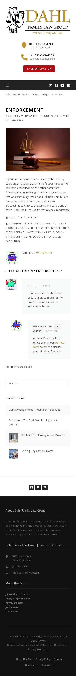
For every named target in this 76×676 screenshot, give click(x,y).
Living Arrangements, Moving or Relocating (34, 409)
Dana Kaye (12, 611)
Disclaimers (31, 665)
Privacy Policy (43, 659)
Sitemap (58, 659)
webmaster (29, 116)
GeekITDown (38, 640)
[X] (51, 85)
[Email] (68, 85)
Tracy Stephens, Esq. (18, 598)
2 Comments (14, 120)
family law (44, 232)
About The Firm (24, 659)
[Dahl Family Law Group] (38, 20)
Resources (47, 665)
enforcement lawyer (20, 232)
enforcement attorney (52, 227)
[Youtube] (62, 85)
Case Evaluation (39, 68)
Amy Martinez (14, 602)
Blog (12, 217)
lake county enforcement (44, 236)
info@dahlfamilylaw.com (25, 572)
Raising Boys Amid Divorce (37, 451)
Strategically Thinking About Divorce (42, 435)
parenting (13, 241)
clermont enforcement (25, 223)
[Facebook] (56, 85)
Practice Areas (27, 217)
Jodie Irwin (12, 607)
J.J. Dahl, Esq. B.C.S (17, 594)
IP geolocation (40, 649)
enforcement (25, 227)
